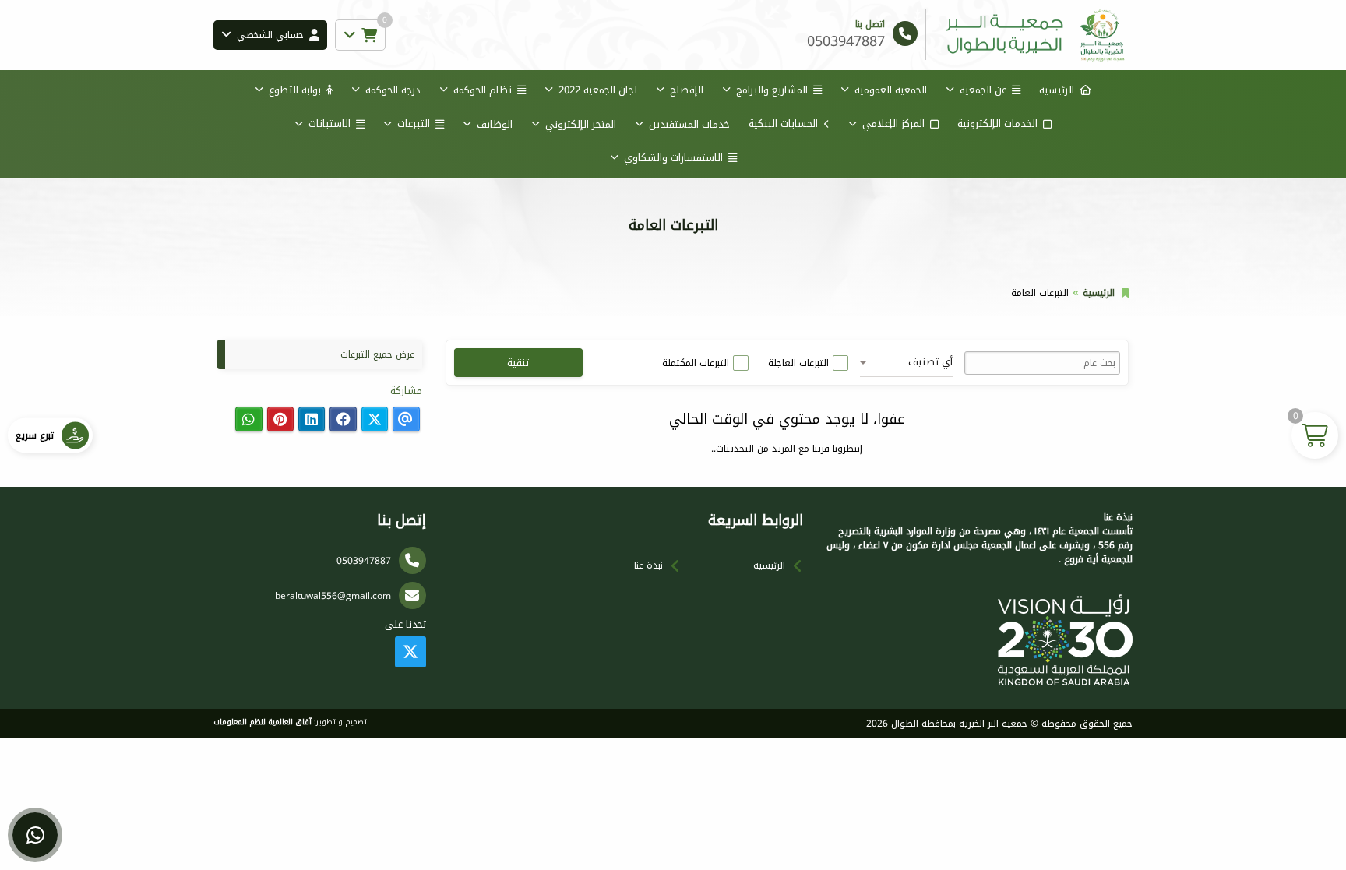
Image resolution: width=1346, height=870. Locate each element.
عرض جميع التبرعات (377, 354)
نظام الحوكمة (482, 90)
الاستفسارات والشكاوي (673, 157)
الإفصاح (686, 90)
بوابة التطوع (295, 90)
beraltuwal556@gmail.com (333, 595)
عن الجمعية (983, 90)
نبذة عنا (648, 565)
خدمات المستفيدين (689, 124)
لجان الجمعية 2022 (597, 90)
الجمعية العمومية (890, 90)
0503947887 (363, 560)
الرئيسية (1056, 90)
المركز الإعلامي (893, 123)
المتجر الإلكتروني (580, 124)
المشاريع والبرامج (772, 90)
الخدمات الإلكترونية (997, 123)
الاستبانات (329, 123)
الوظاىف (495, 124)
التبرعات (413, 123)
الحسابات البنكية (783, 123)
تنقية (518, 362)
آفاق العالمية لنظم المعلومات (262, 722)
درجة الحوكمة (393, 90)
